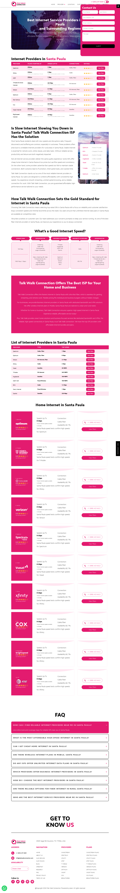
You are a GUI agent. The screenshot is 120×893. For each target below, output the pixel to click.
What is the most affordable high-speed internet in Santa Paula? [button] (51, 738)
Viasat (63, 872)
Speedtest (39, 867)
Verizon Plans (91, 867)
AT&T (62, 861)
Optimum (64, 869)
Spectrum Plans (91, 855)
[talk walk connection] (18, 4)
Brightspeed (65, 878)
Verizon (64, 867)
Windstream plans (92, 852)
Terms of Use (40, 878)
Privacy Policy (41, 875)
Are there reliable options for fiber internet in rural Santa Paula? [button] (52, 789)
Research (39, 869)
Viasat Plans (90, 872)
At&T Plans (90, 861)
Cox (62, 875)
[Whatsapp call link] (4, 888)
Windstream (65, 852)
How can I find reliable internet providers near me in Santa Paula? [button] (52, 725)
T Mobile (64, 864)
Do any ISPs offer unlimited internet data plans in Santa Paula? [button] (50, 763)
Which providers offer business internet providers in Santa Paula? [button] (52, 772)
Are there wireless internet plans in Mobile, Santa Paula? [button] (47, 755)
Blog (38, 864)
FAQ (37, 872)
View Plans (101, 68)
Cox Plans (89, 875)
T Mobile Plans (91, 864)
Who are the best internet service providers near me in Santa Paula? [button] (53, 797)
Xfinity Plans (90, 858)
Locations (71, 4)
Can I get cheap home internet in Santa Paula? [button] (40, 746)
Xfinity (63, 858)
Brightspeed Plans (92, 878)
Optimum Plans (91, 869)
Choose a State (16, 868)
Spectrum (64, 855)
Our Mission (40, 861)
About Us (39, 855)
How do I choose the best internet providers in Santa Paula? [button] (48, 780)
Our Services (40, 858)
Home (53, 4)
